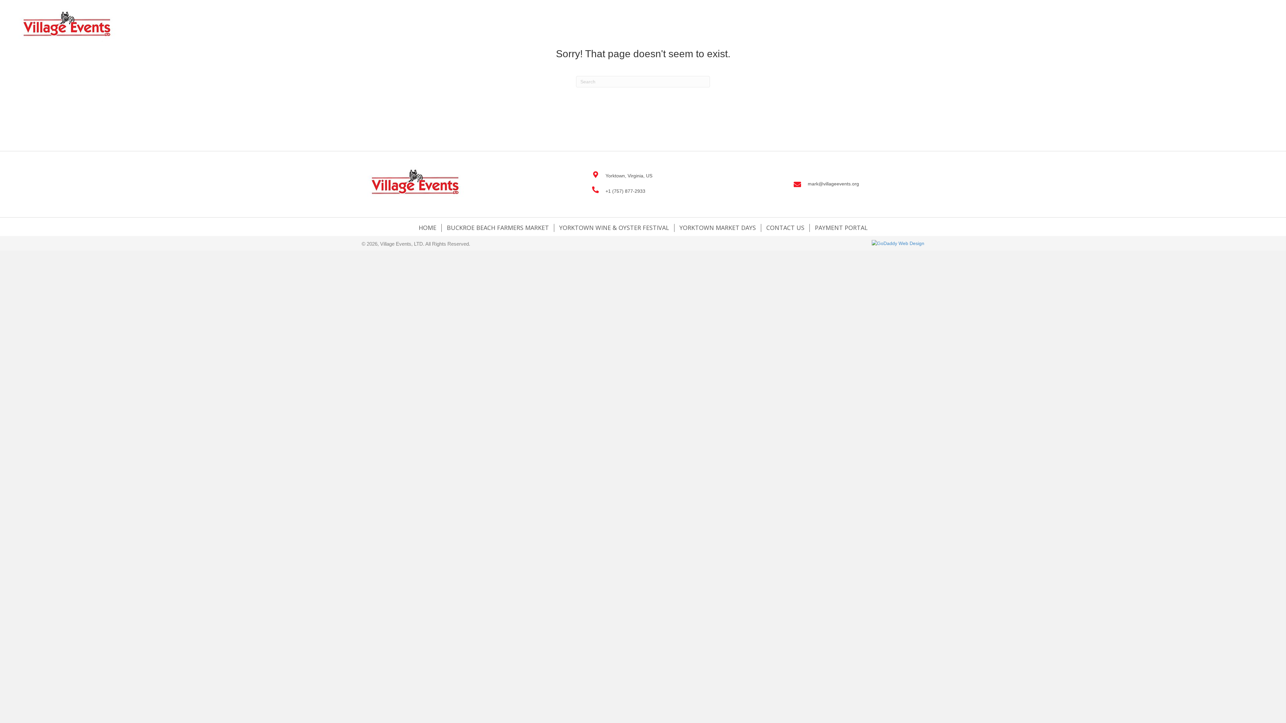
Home (427, 228)
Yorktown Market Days (718, 228)
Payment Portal (841, 228)
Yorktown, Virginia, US (628, 175)
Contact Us (785, 228)
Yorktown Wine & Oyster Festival (614, 228)
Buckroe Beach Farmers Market (498, 228)
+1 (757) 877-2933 (625, 191)
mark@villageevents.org (833, 183)
